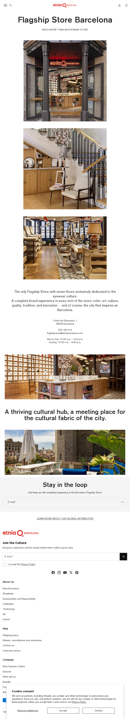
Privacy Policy (79, 702)
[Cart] (126, 5)
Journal (6, 619)
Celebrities (8, 603)
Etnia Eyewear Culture (14, 666)
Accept (63, 710)
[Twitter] (71, 572)
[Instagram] (59, 572)
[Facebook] (53, 572)
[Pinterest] (77, 572)
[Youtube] (65, 572)
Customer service (11, 650)
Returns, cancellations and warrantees (22, 640)
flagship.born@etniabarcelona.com (65, 333)
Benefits (7, 682)
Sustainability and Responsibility (19, 598)
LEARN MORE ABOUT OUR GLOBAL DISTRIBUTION (65, 518)
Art (4, 614)
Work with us (9, 676)
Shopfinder (8, 593)
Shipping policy (10, 635)
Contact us (8, 645)
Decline (98, 710)
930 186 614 (65, 330)
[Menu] (5, 5)
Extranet (7, 671)
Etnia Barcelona (11, 588)
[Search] (10, 5)
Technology (9, 609)
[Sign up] (122, 502)
